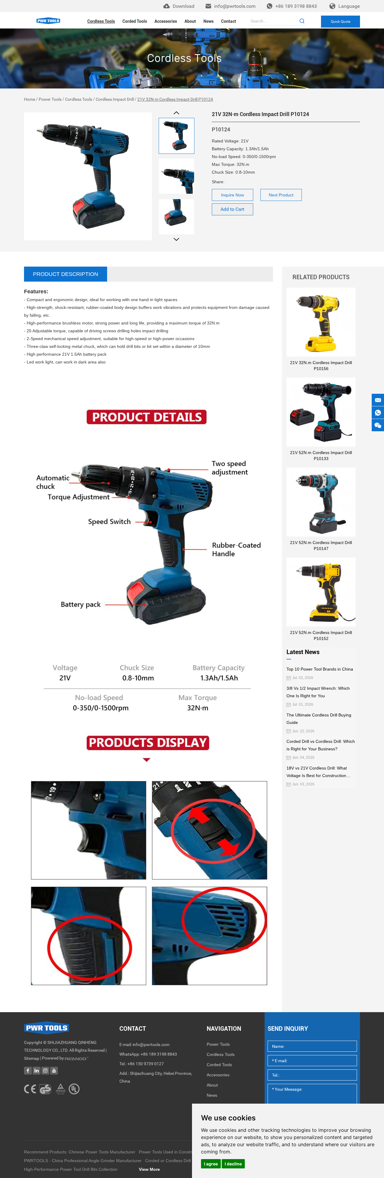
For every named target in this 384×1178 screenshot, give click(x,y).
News (208, 21)
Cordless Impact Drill (115, 99)
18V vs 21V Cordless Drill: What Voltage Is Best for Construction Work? (316, 772)
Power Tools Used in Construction (171, 1152)
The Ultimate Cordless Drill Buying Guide (318, 719)
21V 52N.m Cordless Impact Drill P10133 (321, 455)
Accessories (165, 21)
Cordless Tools (101, 21)
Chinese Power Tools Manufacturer (102, 1152)
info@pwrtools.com (235, 6)
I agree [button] (211, 1163)
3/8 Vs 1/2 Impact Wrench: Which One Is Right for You (318, 692)
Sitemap (31, 1058)
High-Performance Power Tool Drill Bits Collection (70, 1169)
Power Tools (50, 99)
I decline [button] (233, 1163)
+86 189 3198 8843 (296, 6)
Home (29, 99)
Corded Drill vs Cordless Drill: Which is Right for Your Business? (320, 745)
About (190, 21)
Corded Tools (134, 21)
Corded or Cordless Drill (168, 1160)
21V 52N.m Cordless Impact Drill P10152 (321, 635)
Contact (228, 21)
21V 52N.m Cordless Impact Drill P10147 (321, 545)
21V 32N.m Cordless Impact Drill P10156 (321, 365)
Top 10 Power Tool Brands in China (319, 669)
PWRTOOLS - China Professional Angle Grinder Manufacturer (83, 1160)
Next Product (281, 195)
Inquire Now (232, 195)
